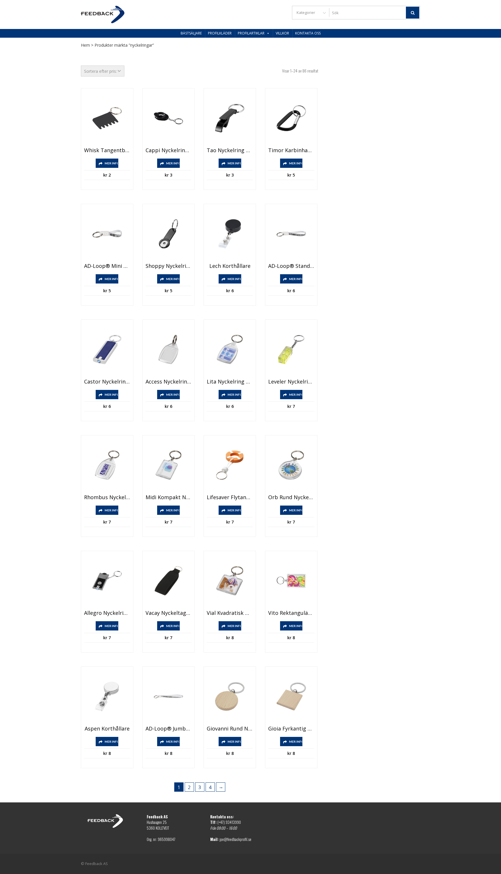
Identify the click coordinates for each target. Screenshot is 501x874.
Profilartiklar (251, 33)
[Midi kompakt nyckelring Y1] (169, 465)
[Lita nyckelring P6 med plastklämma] (230, 349)
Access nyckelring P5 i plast (169, 382)
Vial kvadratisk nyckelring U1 (230, 613)
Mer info (111, 163)
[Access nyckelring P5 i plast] (169, 349)
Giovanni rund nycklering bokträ (230, 729)
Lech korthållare (230, 266)
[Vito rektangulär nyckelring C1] (291, 581)
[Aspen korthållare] (107, 696)
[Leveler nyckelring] (291, 349)
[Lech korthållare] (230, 234)
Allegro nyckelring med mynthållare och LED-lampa (107, 613)
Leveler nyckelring (291, 382)
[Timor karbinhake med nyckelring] (291, 118)
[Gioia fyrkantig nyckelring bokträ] (291, 696)
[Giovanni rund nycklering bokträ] (230, 696)
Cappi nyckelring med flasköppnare (169, 150)
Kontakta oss (308, 33)
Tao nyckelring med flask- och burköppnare (230, 150)
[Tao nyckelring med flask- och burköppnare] (230, 118)
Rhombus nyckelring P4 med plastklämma (107, 497)
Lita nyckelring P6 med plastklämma (230, 382)
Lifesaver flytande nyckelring (230, 497)
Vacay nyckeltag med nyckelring (169, 613)
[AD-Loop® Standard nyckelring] (291, 234)
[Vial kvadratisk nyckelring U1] (230, 581)
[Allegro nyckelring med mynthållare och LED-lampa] (107, 581)
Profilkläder (220, 33)
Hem (85, 45)
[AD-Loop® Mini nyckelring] (107, 234)
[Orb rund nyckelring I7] (291, 465)
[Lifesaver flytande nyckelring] (230, 465)
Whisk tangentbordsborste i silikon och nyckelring (107, 150)
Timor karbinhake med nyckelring (291, 150)
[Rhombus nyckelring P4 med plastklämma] (107, 465)
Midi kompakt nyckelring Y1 (169, 497)
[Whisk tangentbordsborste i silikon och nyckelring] (107, 118)
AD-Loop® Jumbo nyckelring (169, 729)
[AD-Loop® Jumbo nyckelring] (169, 696)
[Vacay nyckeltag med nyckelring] (169, 581)
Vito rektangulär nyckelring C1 (291, 613)
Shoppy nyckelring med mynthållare (169, 266)
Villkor (282, 33)
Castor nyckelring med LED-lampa (107, 382)
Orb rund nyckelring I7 (291, 497)
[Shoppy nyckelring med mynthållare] (169, 234)
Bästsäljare (191, 33)
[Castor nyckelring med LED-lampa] (107, 349)
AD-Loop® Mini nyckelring (107, 266)
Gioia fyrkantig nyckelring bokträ (291, 729)
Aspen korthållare (107, 729)
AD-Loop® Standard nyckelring (291, 266)
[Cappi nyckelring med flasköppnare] (169, 118)
